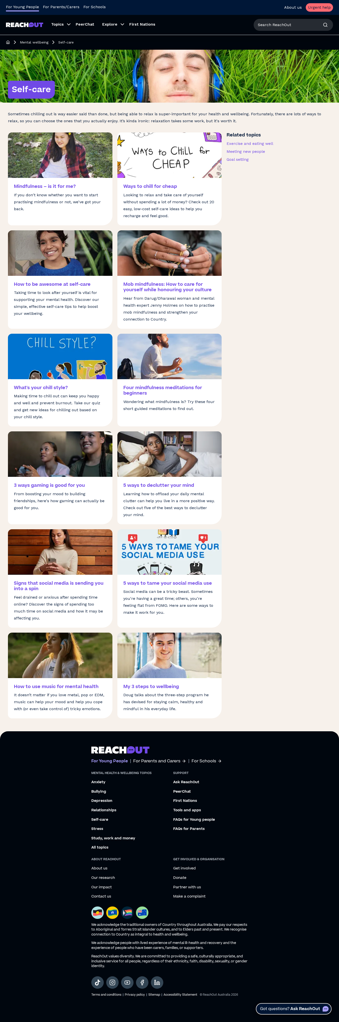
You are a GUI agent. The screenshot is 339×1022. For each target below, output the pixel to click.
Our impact (101, 887)
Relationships (103, 810)
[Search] (325, 25)
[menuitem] (59, 25)
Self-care (99, 819)
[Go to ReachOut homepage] (24, 24)
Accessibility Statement (180, 995)
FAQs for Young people (194, 819)
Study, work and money (113, 838)
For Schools (94, 6)
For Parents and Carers (156, 761)
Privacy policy (135, 995)
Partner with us (187, 887)
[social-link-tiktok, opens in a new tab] (97, 982)
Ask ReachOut (186, 782)
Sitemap (154, 995)
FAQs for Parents (189, 828)
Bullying (98, 791)
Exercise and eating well (250, 143)
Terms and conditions (106, 995)
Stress (97, 828)
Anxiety (98, 782)
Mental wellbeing (34, 42)
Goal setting (238, 159)
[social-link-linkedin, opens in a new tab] (157, 982)
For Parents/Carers (61, 6)
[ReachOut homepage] (8, 42)
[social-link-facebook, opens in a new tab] (142, 982)
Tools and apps (187, 810)
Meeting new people (246, 151)
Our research (103, 877)
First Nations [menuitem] (142, 24)
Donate (179, 877)
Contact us (101, 896)
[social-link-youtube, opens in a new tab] (127, 982)
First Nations (185, 800)
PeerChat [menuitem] (85, 24)
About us (293, 7)
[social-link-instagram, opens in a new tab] (112, 982)
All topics (99, 847)
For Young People (22, 6)
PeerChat (182, 791)
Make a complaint (189, 896)
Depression (101, 800)
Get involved (184, 868)
